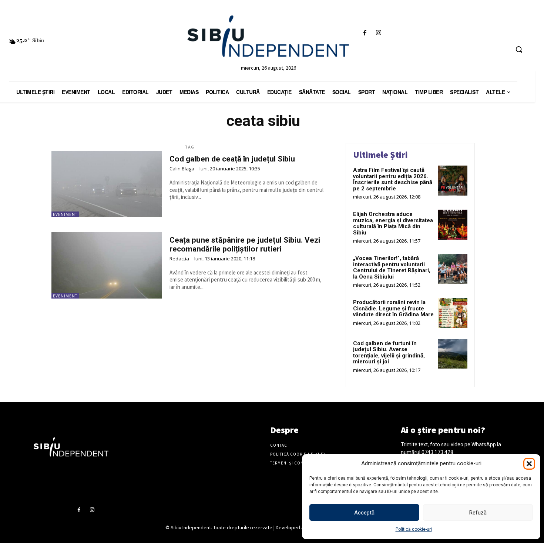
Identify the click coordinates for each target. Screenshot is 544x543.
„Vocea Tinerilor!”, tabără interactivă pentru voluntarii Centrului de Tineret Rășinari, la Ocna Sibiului (391, 267)
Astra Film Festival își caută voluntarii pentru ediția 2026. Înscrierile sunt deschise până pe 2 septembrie (392, 179)
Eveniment (65, 214)
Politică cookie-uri (414, 529)
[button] (529, 463)
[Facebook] (365, 33)
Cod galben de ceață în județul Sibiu (232, 158)
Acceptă (364, 512)
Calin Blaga (181, 168)
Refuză (478, 512)
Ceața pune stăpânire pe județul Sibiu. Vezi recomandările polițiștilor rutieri (244, 244)
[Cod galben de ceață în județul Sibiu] (106, 184)
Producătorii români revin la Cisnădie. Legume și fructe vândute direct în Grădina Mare (393, 308)
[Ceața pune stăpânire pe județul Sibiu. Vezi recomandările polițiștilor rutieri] (106, 265)
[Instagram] (378, 33)
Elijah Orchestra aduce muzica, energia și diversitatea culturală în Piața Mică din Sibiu (393, 223)
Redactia (179, 258)
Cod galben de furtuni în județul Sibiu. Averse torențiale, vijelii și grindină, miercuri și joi (389, 352)
